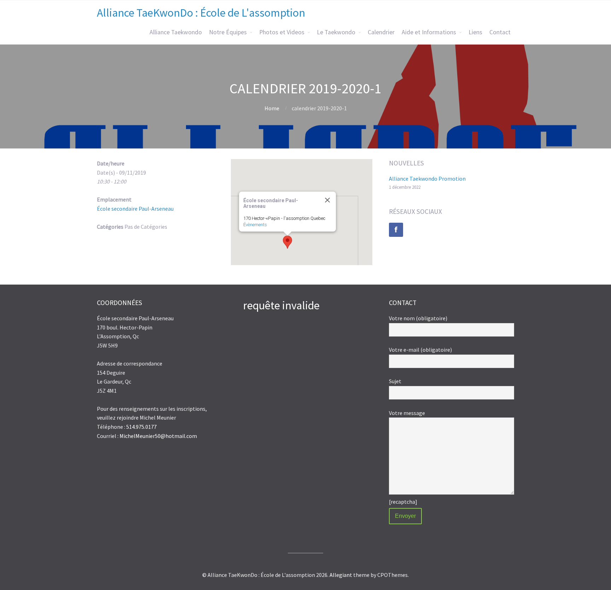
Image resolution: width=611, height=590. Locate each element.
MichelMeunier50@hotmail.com (158, 435)
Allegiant (341, 574)
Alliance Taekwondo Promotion (427, 178)
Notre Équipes (228, 32)
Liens (475, 32)
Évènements (255, 224)
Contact (500, 32)
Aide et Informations (429, 32)
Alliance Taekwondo (176, 32)
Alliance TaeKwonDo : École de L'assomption (201, 13)
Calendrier (381, 32)
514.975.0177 (141, 426)
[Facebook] (396, 230)
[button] (287, 242)
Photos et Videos (281, 32)
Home (271, 108)
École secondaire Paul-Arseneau (135, 208)
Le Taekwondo (336, 32)
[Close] (327, 200)
